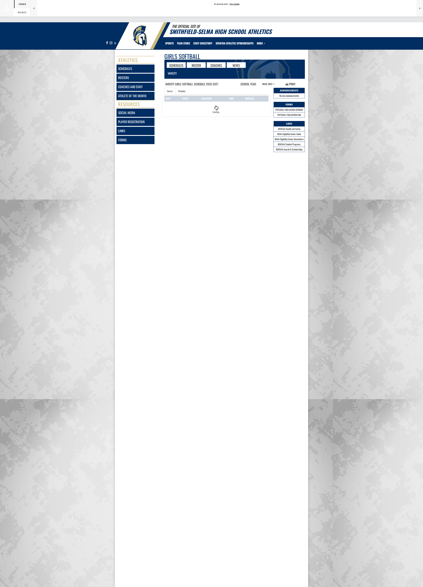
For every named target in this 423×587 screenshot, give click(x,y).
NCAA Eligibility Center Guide (289, 134)
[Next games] (419, 8)
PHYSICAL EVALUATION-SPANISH (289, 109)
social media (126, 112)
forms (122, 140)
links (121, 130)
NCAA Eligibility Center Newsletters (289, 139)
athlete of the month (132, 95)
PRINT (291, 84)
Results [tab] (22, 12)
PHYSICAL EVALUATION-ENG (289, 115)
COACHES (216, 65)
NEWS (236, 65)
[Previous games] (34, 8)
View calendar (235, 4)
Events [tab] (22, 4)
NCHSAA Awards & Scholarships (289, 149)
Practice (181, 91)
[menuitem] (183, 43)
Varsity (172, 73)
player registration (131, 121)
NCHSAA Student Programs (289, 144)
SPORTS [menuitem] (169, 43)
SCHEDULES (176, 65)
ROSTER (196, 65)
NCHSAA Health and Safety (289, 129)
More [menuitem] (260, 43)
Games (170, 91)
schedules (125, 68)
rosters (123, 77)
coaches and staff (130, 86)
